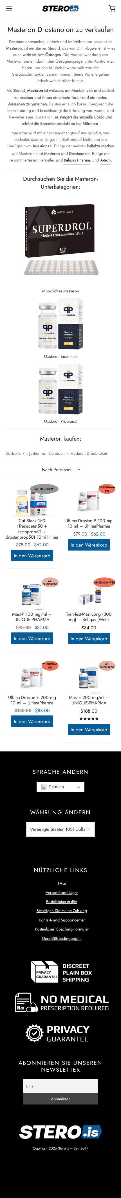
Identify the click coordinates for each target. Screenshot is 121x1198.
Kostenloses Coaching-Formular (62, 929)
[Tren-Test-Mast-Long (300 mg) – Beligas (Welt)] (89, 594)
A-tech (105, 160)
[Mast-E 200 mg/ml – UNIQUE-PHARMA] (89, 678)
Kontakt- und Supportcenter (62, 920)
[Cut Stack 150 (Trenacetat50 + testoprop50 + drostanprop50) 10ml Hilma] (32, 501)
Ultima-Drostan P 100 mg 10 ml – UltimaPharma (89, 523)
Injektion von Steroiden (45, 453)
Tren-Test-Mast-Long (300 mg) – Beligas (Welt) (89, 617)
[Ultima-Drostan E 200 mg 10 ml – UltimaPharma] (32, 678)
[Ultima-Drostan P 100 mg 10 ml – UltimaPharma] (89, 501)
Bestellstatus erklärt (61, 901)
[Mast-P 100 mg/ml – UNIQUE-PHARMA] (32, 594)
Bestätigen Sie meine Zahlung (62, 911)
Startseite (13, 453)
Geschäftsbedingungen (62, 938)
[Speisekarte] (9, 8)
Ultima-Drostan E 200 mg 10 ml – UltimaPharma (32, 700)
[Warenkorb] (112, 8)
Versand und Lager (62, 892)
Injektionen (42, 146)
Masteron (35, 90)
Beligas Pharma (77, 160)
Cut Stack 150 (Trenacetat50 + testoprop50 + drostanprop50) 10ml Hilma (32, 528)
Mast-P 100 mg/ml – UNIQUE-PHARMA (32, 617)
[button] (32, 555)
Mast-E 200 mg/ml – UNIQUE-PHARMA (89, 700)
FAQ (62, 883)
